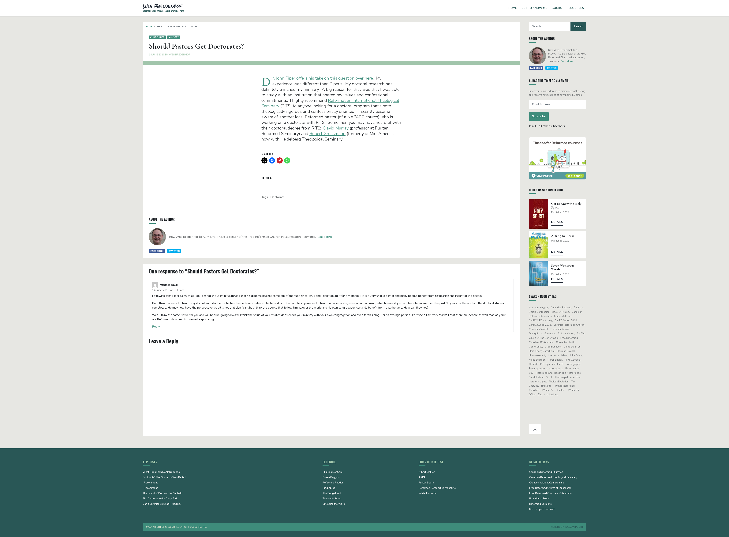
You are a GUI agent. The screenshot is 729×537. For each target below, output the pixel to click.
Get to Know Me (534, 8)
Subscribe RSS (198, 526)
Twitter (174, 251)
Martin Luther (555, 360)
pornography (573, 364)
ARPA (422, 477)
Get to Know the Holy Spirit (566, 205)
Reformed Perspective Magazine (437, 488)
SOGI (549, 377)
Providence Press (539, 498)
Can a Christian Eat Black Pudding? (162, 504)
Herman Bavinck (566, 351)
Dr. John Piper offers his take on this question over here (322, 78)
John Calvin (576, 355)
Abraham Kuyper (538, 307)
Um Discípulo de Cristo (542, 509)
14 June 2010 (157, 54)
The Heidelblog (332, 498)
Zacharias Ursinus (548, 394)
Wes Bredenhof (179, 54)
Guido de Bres (572, 346)
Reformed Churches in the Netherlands (558, 373)
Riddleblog (329, 488)
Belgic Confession (539, 312)
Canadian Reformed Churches (546, 472)
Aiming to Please (562, 236)
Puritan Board (426, 482)
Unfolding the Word (334, 504)
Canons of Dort (563, 316)
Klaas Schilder (537, 360)
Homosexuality (537, 355)
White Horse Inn (428, 493)
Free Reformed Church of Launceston (550, 488)
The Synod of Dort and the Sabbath (162, 493)
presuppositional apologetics (546, 368)
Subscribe (539, 116)
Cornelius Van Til (538, 329)
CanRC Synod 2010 (566, 320)
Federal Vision (566, 333)
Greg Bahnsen (553, 346)
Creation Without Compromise (546, 482)
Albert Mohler (427, 472)
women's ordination (553, 390)
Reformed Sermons (540, 504)
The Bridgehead (332, 493)
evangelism (535, 333)
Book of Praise (560, 312)
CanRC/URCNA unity (540, 320)
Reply (156, 327)
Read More (324, 237)
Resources (575, 8)
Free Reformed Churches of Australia (550, 493)
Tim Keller (546, 386)
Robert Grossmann (327, 134)
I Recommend (150, 482)
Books (557, 8)
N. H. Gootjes (572, 360)
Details (557, 222)
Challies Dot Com (332, 472)
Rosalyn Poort (573, 526)
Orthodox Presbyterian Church (546, 364)
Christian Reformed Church (569, 325)
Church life (157, 37)
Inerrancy (553, 355)
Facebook (156, 251)
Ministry (174, 37)
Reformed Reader (333, 482)
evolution (549, 333)
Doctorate (277, 197)
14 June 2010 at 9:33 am (168, 290)
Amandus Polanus (561, 307)
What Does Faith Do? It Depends (161, 472)
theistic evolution (559, 381)
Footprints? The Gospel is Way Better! (164, 477)
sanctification (536, 377)
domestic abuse (560, 329)
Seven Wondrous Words (562, 267)
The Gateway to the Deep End (160, 498)
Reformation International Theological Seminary (330, 103)
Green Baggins (331, 477)
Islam (564, 355)
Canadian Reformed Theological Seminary (553, 477)
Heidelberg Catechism (542, 351)
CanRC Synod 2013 (540, 325)
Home (512, 8)
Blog (149, 26)
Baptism (578, 307)
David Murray (336, 128)
